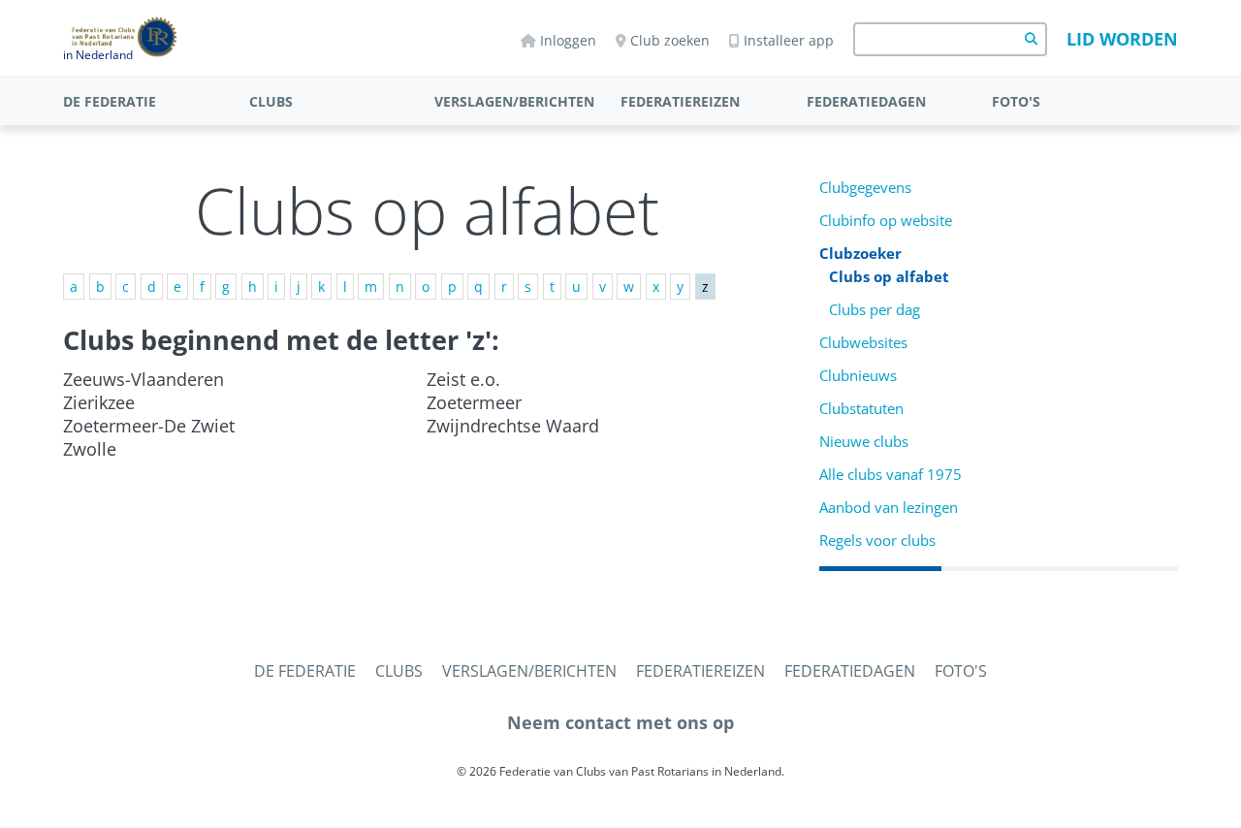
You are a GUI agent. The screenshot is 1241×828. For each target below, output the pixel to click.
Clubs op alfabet (889, 277)
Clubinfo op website (885, 220)
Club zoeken (670, 40)
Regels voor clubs (877, 540)
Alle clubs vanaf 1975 (890, 474)
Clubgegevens (865, 187)
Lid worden (1122, 38)
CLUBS (271, 101)
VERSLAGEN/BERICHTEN (514, 101)
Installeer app (789, 40)
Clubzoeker (860, 253)
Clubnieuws (858, 375)
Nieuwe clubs (863, 441)
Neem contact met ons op (620, 722)
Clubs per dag (874, 310)
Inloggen (568, 40)
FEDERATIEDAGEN (866, 101)
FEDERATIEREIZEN (680, 101)
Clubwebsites (863, 342)
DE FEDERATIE (109, 101)
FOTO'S (1016, 101)
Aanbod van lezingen (888, 507)
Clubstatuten (861, 408)
